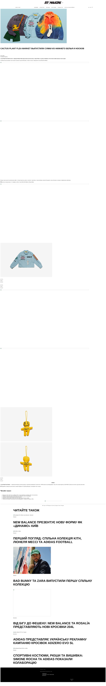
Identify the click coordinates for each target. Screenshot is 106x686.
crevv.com (71, 679)
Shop (16, 7)
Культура (42, 7)
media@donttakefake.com (46, 671)
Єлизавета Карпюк (4, 56)
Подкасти (60, 7)
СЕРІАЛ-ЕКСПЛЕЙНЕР (69, 7)
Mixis (72, 680)
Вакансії (44, 675)
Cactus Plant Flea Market (23, 182)
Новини (36, 7)
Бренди (48, 7)
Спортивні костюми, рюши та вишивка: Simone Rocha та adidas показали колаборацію (48, 659)
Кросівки (53, 7)
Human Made (31, 182)
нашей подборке (19, 486)
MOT (19, 7)
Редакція (44, 673)
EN (90, 7)
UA (89, 7)
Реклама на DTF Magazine (48, 674)
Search (92, 7)
